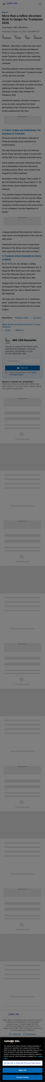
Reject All (22, 1070)
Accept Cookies (22, 1077)
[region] (22, 1059)
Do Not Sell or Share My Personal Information (22, 1063)
